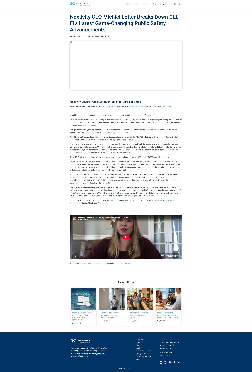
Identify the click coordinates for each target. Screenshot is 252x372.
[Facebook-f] (174, 362)
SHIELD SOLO (166, 106)
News (97, 36)
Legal (138, 348)
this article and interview (88, 263)
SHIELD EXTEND (138, 106)
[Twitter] (178, 362)
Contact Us (139, 342)
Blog (92, 36)
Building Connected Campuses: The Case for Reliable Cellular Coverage (167, 315)
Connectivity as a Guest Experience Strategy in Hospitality (138, 315)
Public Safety (104, 36)
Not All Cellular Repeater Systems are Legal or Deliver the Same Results (110, 315)
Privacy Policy (141, 354)
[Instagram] (165, 362)
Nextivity (111, 115)
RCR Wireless (126, 263)
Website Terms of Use (143, 351)
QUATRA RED (171, 200)
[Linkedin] (161, 362)
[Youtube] (170, 362)
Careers (138, 345)
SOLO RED (158, 200)
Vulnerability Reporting (143, 357)
